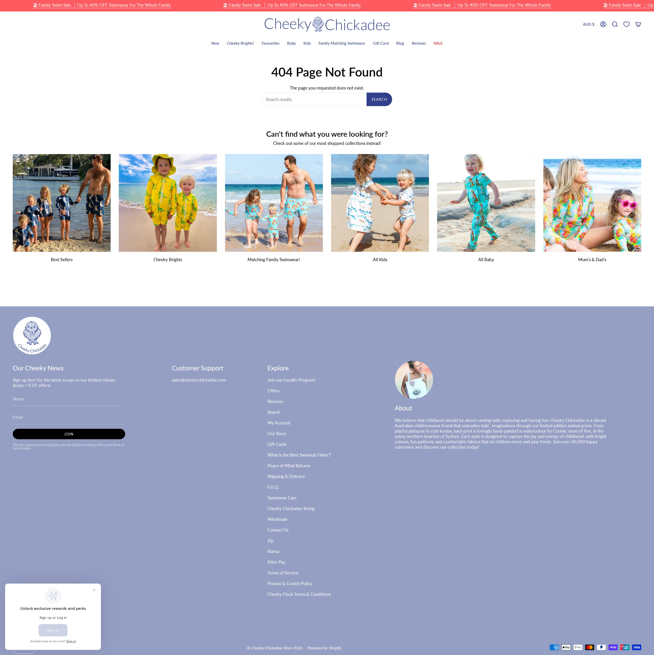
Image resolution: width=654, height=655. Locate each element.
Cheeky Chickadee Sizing (290, 508)
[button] (615, 24)
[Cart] (638, 24)
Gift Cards (276, 444)
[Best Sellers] (62, 203)
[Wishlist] (626, 24)
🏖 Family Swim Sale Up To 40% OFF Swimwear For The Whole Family (102, 5)
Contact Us (277, 530)
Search (379, 99)
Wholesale (277, 519)
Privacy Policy (96, 445)
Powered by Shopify (325, 648)
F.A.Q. (273, 487)
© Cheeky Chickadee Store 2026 (274, 648)
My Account (278, 422)
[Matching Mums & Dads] (592, 203)
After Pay (276, 562)
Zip (270, 540)
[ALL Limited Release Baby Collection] (486, 203)
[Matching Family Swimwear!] (274, 203)
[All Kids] (380, 203)
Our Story (276, 433)
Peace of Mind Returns (288, 465)
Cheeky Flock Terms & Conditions (299, 594)
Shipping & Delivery (286, 476)
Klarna (273, 551)
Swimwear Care (282, 497)
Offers (273, 390)
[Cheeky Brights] (168, 203)
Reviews (275, 401)
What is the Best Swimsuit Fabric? (299, 455)
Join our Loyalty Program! (291, 380)
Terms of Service (283, 572)
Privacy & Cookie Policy (289, 583)
